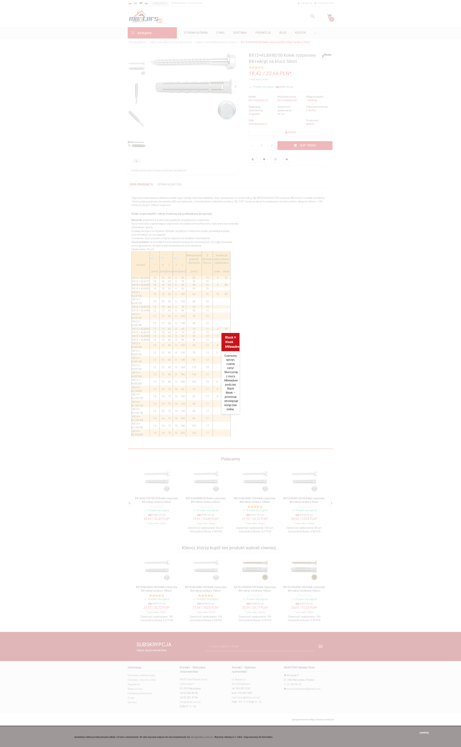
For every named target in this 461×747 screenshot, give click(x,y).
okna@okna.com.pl (201, 737)
